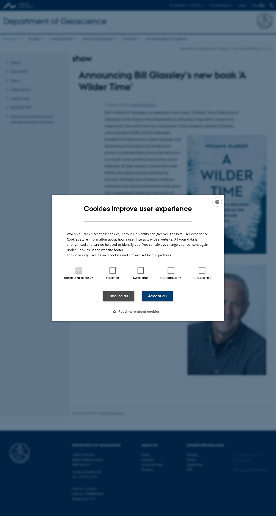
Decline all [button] (118, 296)
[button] (138, 311)
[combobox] (217, 202)
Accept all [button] (157, 296)
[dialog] (138, 258)
